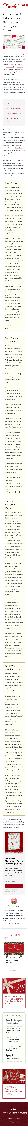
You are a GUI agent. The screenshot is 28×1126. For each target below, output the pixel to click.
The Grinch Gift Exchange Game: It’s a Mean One (13, 1039)
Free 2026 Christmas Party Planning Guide (14, 1090)
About (10, 1118)
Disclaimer (16, 1118)
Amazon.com (15, 923)
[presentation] (14, 948)
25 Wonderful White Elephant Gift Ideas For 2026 (14, 1000)
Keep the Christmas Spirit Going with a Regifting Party (14, 1022)
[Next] (21, 955)
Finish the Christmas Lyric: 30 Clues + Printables (13, 1057)
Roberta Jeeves (14, 906)
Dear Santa (9, 103)
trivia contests (10, 67)
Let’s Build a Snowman (13, 108)
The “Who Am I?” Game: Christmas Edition (13, 1030)
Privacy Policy (14, 1122)
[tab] (10, 970)
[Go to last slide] (7, 955)
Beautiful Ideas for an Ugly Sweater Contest (14, 960)
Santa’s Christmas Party (13, 113)
